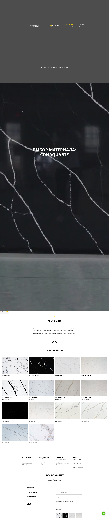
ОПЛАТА (66, 67)
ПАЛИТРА (43, 67)
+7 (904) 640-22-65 (32, 492)
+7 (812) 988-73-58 (32, 490)
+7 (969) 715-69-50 (69, 24)
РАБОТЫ (49, 67)
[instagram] (56, 342)
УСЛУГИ (55, 67)
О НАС (60, 67)
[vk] (53, 342)
